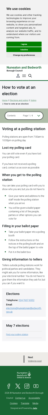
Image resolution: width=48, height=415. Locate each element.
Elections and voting (19, 100)
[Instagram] (27, 386)
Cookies (14, 403)
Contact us (20, 398)
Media (35, 403)
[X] (18, 386)
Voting (33, 100)
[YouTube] (36, 386)
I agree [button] (24, 44)
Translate (25, 403)
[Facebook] (9, 386)
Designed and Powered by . (24, 408)
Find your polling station (17, 334)
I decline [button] (24, 49)
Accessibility (34, 398)
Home (5, 100)
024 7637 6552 (26, 300)
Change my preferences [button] (24, 55)
